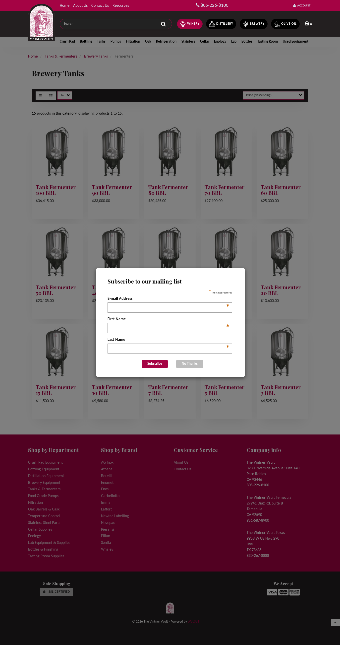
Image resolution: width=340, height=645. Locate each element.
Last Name (169, 340)
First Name (169, 319)
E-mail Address (169, 299)
